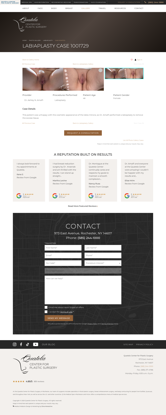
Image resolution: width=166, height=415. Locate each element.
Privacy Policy (92, 324)
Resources (120, 8)
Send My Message (59, 318)
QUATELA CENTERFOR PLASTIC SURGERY (10, 2)
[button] (37, 64)
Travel (102, 8)
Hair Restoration (41, 2)
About (25, 8)
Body (54, 8)
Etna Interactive (47, 406)
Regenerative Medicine (61, 2)
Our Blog (48, 344)
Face (40, 8)
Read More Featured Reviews (82, 206)
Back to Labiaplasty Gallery (83, 64)
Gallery (85, 8)
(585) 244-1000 (89, 238)
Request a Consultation (129, 2)
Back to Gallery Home (30, 60)
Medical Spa (27, 2)
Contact (139, 8)
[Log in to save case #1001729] (132, 60)
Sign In (139, 60)
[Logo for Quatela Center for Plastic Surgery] (29, 31)
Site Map (128, 344)
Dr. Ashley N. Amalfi (33, 100)
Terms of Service (107, 324)
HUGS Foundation (98, 2)
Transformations (81, 2)
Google (28, 196)
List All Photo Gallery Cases (133, 140)
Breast (69, 8)
